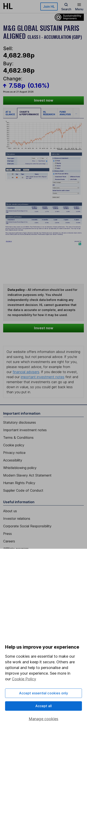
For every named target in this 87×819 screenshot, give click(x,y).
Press (7, 534)
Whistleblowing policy (20, 468)
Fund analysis (65, 113)
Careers (9, 541)
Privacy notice (14, 453)
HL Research (49, 113)
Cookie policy (13, 445)
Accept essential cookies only (43, 693)
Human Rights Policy (19, 483)
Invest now (43, 100)
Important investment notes (25, 430)
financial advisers (26, 372)
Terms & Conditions (18, 437)
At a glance (10, 113)
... (76, 113)
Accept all (43, 706)
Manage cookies (43, 719)
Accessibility (12, 460)
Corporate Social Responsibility (27, 526)
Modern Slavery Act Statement (27, 475)
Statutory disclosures (19, 422)
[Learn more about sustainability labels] (68, 17)
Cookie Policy (24, 679)
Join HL (49, 6)
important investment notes (42, 377)
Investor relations (16, 518)
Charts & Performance (29, 113)
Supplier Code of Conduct (23, 490)
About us (10, 511)
